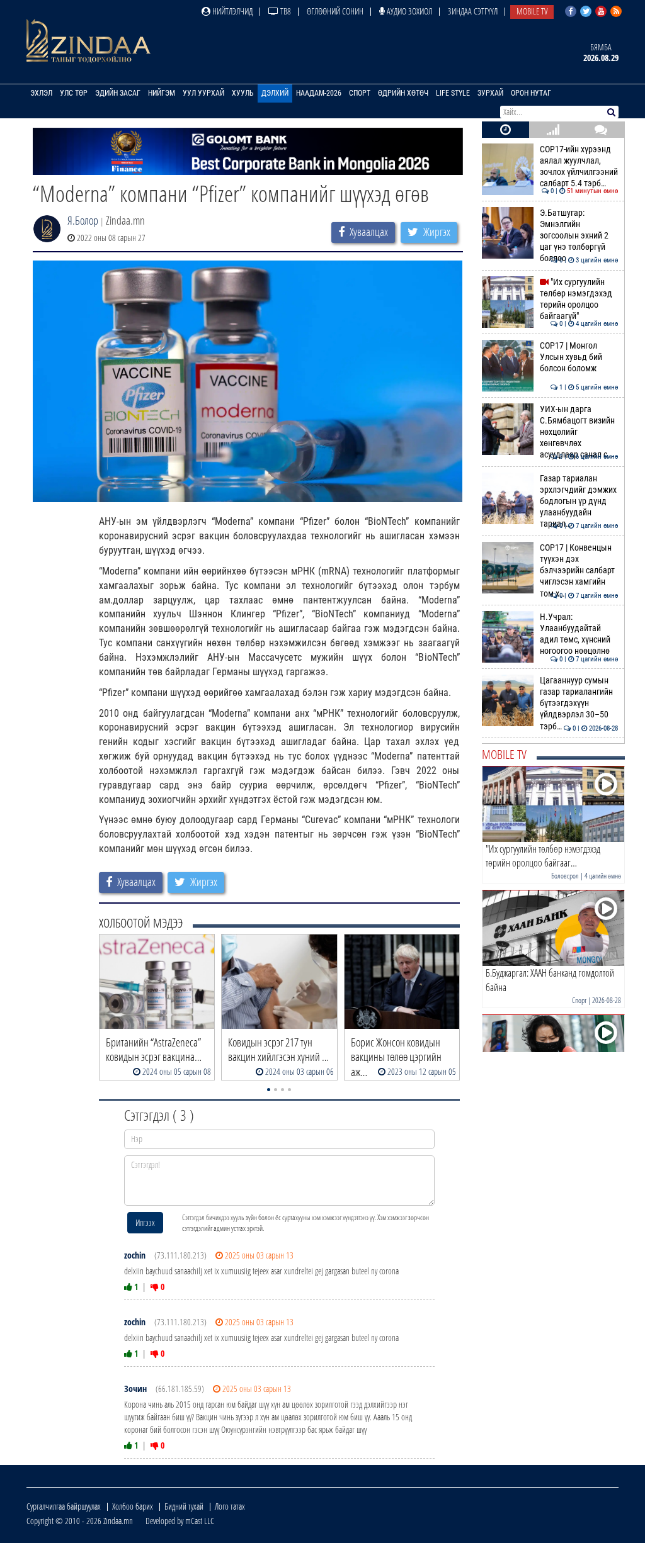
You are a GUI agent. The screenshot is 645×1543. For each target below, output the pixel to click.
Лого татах (230, 1506)
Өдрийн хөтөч (403, 93)
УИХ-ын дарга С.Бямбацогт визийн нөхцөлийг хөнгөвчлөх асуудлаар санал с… (579, 432)
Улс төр (74, 93)
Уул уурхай (203, 93)
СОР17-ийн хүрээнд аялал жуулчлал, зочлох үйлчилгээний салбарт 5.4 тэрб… (579, 166)
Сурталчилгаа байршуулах (63, 1506)
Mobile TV (532, 11)
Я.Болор (82, 220)
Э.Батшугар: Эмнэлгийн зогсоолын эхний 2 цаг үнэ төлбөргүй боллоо (579, 236)
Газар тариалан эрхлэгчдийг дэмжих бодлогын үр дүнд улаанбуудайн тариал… (579, 501)
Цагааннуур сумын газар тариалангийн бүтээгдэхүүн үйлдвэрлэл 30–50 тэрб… (579, 703)
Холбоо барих (132, 1506)
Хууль (243, 93)
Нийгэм (161, 93)
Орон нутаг (531, 93)
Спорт (359, 93)
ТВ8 (284, 11)
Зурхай (490, 93)
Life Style (453, 93)
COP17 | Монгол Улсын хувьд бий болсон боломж (579, 357)
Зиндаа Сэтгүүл (473, 11)
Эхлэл (41, 93)
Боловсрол (565, 875)
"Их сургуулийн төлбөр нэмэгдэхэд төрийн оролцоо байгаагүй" (579, 299)
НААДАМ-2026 (318, 93)
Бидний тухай (183, 1506)
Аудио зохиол (408, 11)
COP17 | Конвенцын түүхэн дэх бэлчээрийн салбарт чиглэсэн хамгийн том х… (579, 570)
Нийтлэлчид (231, 11)
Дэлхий (274, 93)
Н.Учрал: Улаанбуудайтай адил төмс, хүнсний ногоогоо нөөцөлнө (579, 634)
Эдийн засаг (117, 93)
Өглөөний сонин (335, 11)
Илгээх (145, 1222)
